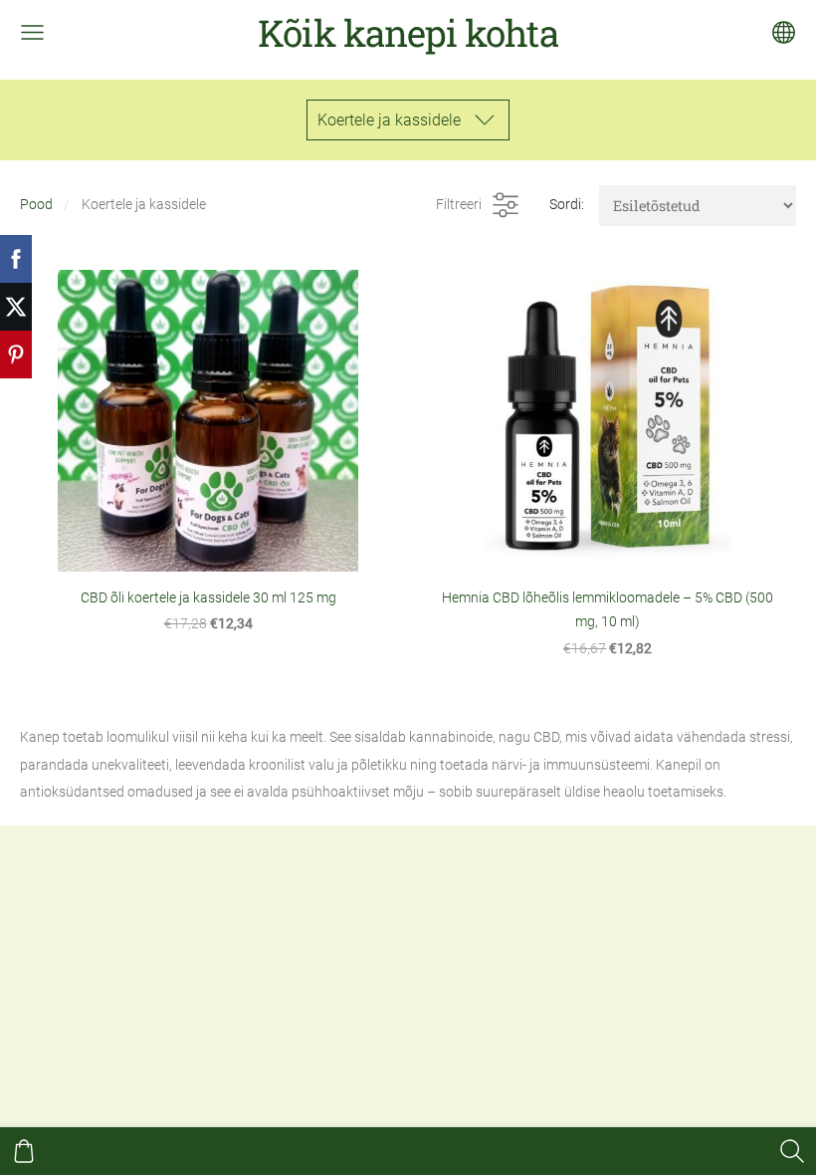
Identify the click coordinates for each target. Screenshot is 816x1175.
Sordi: (566, 204)
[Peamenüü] (32, 32)
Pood (36, 204)
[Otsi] (792, 1151)
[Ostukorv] (24, 1151)
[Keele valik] (783, 32)
